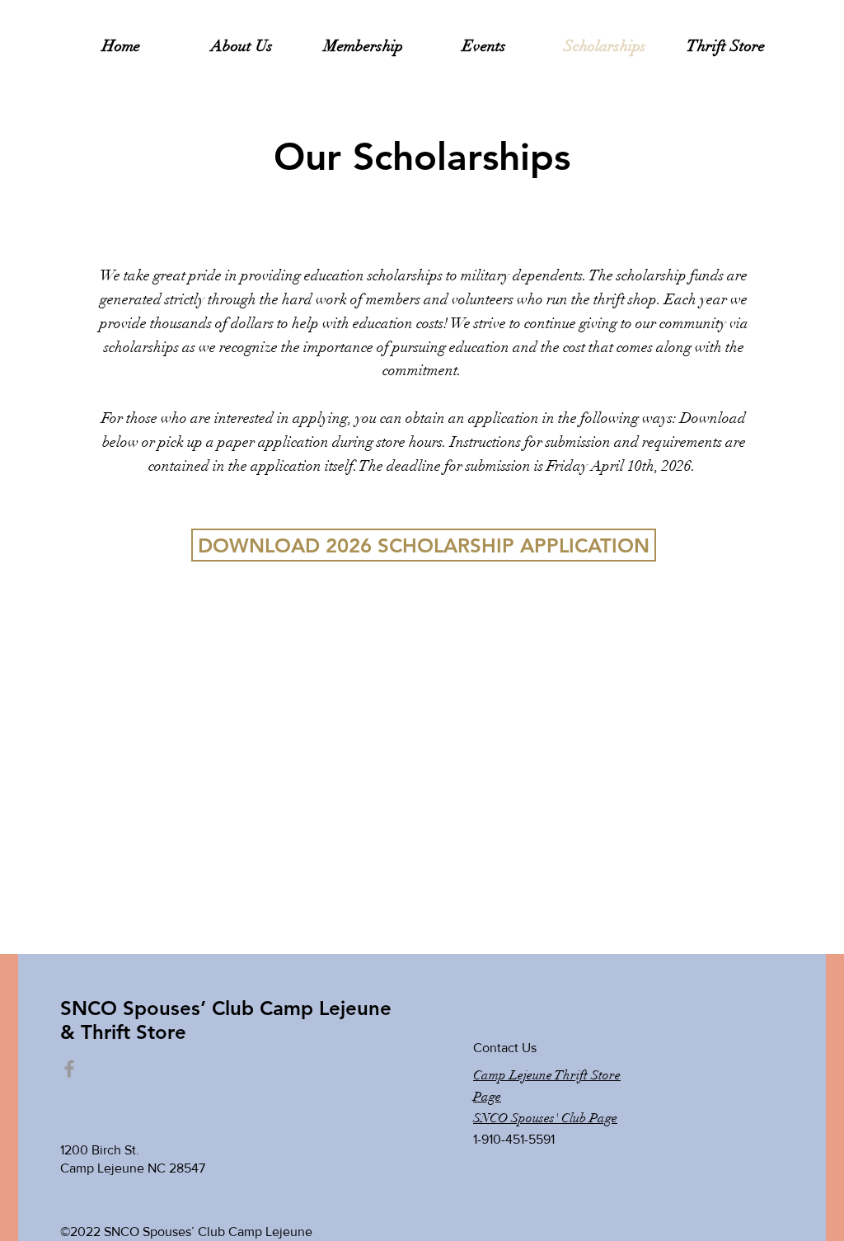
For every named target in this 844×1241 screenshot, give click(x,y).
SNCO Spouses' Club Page (545, 1118)
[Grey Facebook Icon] (69, 1068)
